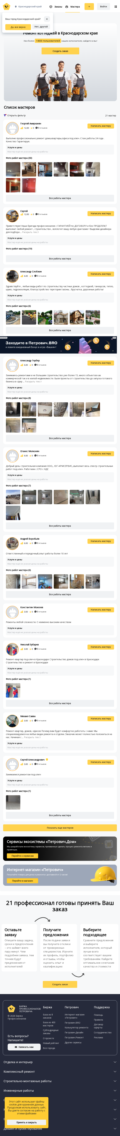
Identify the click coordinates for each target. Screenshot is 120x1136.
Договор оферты (98, 1026)
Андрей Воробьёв (29, 538)
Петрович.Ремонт (74, 1037)
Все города (49, 1048)
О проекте (48, 1038)
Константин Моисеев (31, 607)
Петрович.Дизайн (74, 1032)
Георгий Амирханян (30, 123)
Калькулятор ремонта (76, 1027)
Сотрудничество (103, 1032)
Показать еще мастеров (60, 827)
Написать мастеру (101, 125)
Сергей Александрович (32, 759)
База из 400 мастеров (49, 1024)
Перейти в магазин (22, 880)
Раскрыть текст (30, 232)
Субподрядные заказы (51, 1032)
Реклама (98, 1037)
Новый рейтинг (51, 1043)
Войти (103, 6)
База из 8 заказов (48, 1016)
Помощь (98, 1014)
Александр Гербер (30, 360)
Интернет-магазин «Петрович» (75, 1016)
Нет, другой (41, 26)
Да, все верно (18, 27)
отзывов (42, 128)
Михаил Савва (27, 716)
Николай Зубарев (29, 644)
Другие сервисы (73, 1042)
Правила (98, 1019)
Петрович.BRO (72, 1022)
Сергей (24, 211)
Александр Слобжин (31, 271)
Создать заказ (60, 51)
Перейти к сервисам (23, 855)
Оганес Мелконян (29, 451)
